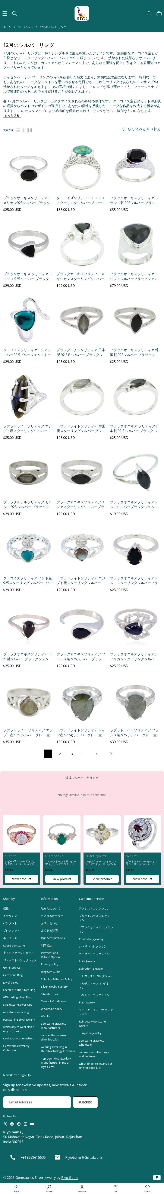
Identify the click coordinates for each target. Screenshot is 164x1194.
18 (96, 754)
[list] (18, 130)
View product (21, 879)
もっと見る (11, 115)
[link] (147, 1189)
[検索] (15, 13)
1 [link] (48, 754)
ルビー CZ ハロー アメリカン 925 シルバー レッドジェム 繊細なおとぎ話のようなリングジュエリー (21, 866)
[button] (159, 13)
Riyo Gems (69, 1177)
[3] (30, 130)
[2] (24, 130)
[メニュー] (5, 13)
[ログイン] (149, 13)
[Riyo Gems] (82, 13)
